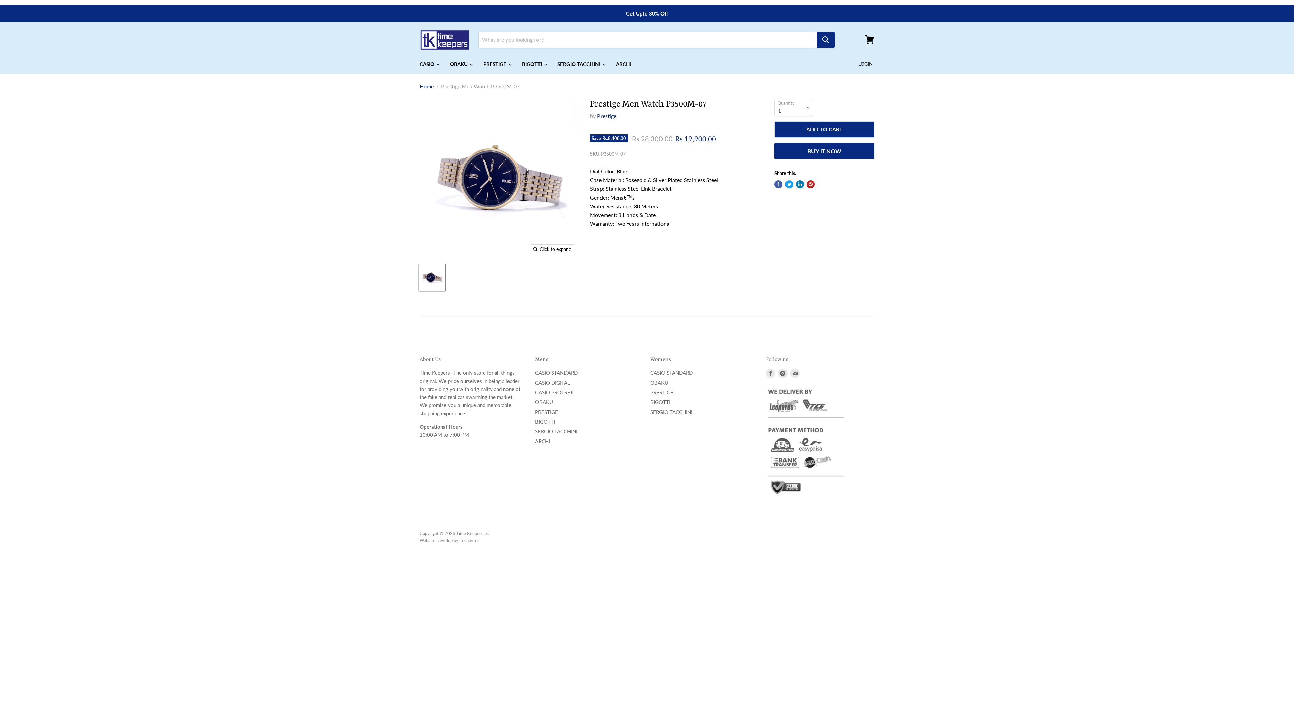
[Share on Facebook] (778, 184)
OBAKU (459, 64)
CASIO (428, 64)
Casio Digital (552, 383)
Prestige (606, 116)
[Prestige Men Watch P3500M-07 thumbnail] (432, 277)
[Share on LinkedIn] (800, 184)
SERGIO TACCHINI (579, 64)
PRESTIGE (495, 64)
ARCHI (623, 64)
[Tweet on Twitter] (789, 184)
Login (865, 64)
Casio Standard (556, 373)
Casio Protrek (554, 392)
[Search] (826, 40)
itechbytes (469, 540)
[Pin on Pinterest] (811, 184)
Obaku (544, 402)
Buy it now (824, 151)
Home (427, 86)
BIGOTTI (532, 64)
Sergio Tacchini (556, 431)
